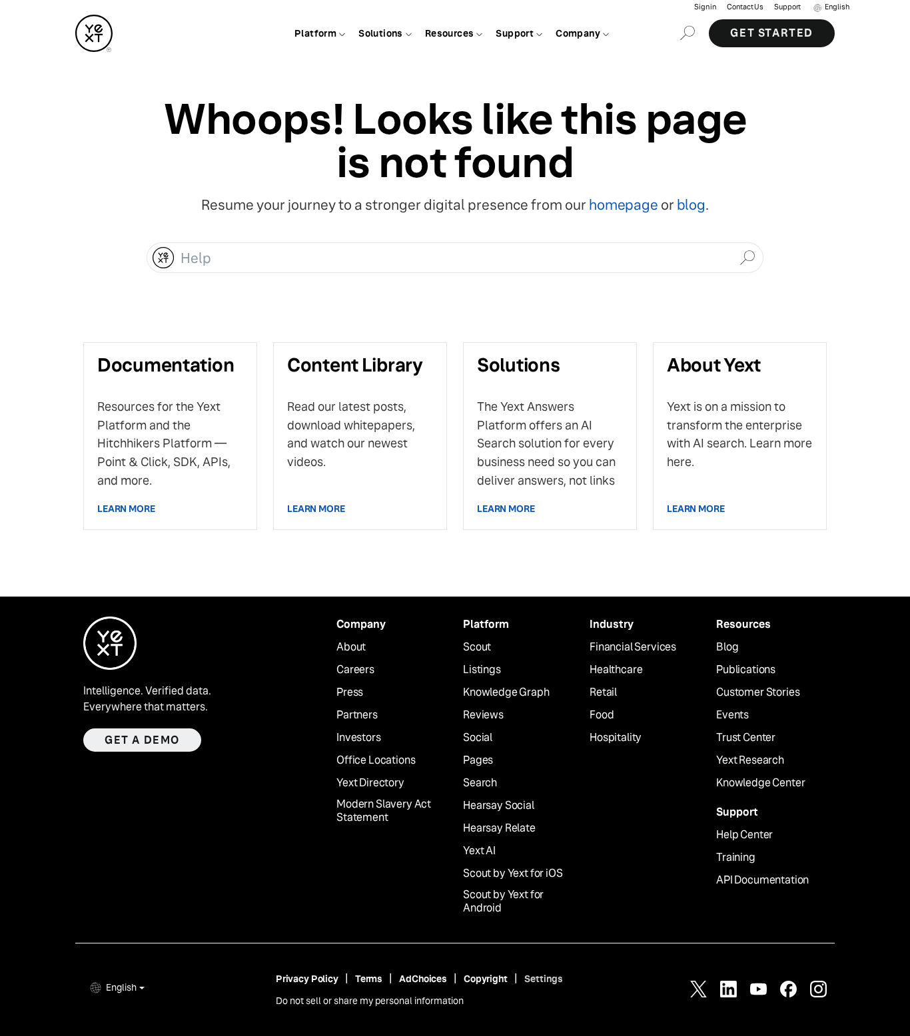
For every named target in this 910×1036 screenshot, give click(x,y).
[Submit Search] (747, 256)
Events (732, 715)
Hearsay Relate (499, 828)
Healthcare (616, 669)
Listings (482, 669)
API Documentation (762, 880)
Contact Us (745, 7)
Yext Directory (370, 783)
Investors (358, 737)
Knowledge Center (760, 783)
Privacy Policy (307, 979)
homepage (623, 205)
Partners (357, 715)
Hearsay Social (498, 805)
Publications (745, 669)
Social (477, 737)
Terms (368, 979)
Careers (355, 669)
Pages (478, 760)
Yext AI (479, 851)
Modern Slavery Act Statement (383, 811)
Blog (727, 647)
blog (691, 205)
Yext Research (750, 760)
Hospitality (616, 737)
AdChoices (423, 979)
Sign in (705, 7)
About (351, 647)
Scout (477, 647)
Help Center (744, 835)
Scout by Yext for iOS (513, 873)
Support (787, 7)
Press (349, 692)
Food (602, 715)
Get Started (771, 33)
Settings (543, 979)
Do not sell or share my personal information (370, 1001)
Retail (603, 692)
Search (480, 783)
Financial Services (633, 647)
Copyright (486, 979)
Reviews (483, 715)
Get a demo (142, 740)
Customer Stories (757, 692)
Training (735, 857)
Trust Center (745, 737)
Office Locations (375, 760)
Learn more (126, 509)
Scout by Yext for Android (503, 901)
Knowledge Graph (506, 692)
